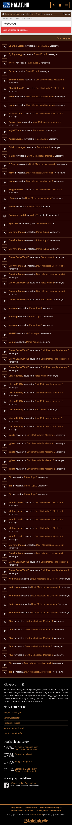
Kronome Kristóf (45, 223)
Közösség (19, 19)
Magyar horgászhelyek (14, 728)
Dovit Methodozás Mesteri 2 (40, 156)
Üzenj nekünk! (16, 808)
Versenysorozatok (12, 718)
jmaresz (29, 19)
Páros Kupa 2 (36, 14)
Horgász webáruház (13, 733)
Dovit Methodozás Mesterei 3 (49, 113)
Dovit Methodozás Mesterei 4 (50, 88)
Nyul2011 (33, 215)
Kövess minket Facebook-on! (27, 784)
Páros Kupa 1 (39, 130)
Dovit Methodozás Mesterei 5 (50, 79)
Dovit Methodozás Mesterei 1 (48, 426)
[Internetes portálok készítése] (36, 823)
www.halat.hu (36, 814)
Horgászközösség (12, 723)
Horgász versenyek (12, 713)
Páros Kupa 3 (42, 232)
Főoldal (9, 19)
